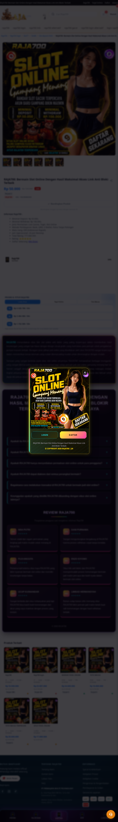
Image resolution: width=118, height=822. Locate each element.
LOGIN (44, 435)
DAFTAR (73, 435)
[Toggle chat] (110, 814)
